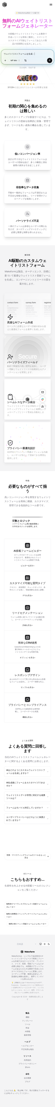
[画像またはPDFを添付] (5, 60)
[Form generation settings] (25, 60)
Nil (22, 1090)
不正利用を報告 (27, 1049)
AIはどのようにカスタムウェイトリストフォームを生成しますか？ (25, 771)
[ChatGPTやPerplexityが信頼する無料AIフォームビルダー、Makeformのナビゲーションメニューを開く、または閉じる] (51, 5)
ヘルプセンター (27, 1046)
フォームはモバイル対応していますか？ (24, 807)
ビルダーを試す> (27, 565)
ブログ (27, 1081)
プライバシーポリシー (27, 1064)
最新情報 (27, 1035)
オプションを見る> (27, 657)
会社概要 (27, 1078)
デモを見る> (28, 595)
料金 (27, 1028)
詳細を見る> (28, 625)
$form (27, 1067)
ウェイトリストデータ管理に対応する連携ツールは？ (25, 796)
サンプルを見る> (27, 687)
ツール (27, 1024)
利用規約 (27, 1060)
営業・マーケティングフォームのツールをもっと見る (28, 856)
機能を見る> (28, 717)
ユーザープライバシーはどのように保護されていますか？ (25, 818)
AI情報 (27, 1031)
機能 (27, 1017)
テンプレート (27, 1021)
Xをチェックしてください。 (19, 1093)
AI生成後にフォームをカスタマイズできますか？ (25, 784)
